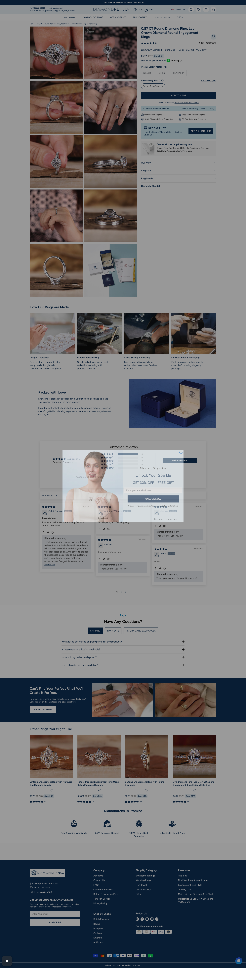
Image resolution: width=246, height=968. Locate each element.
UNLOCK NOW (153, 496)
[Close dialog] (181, 450)
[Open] (7, 961)
